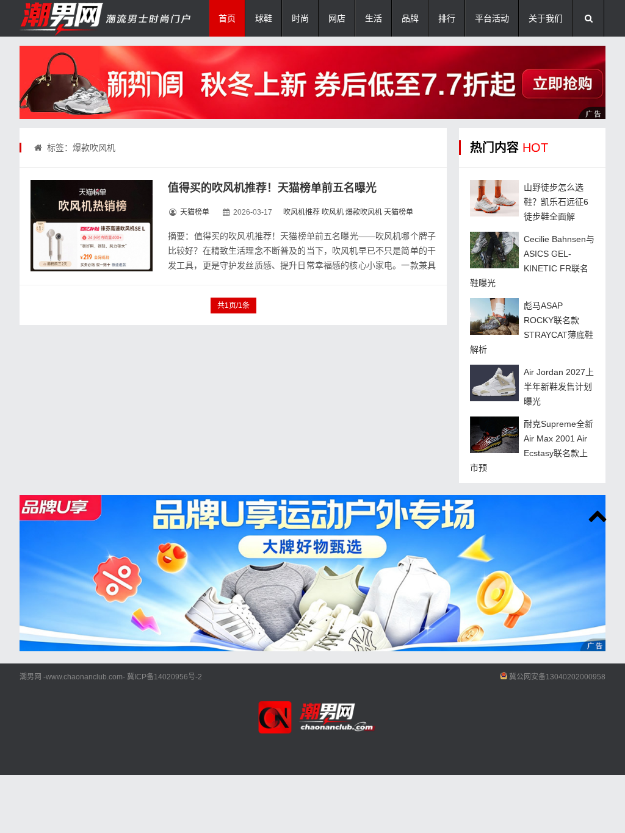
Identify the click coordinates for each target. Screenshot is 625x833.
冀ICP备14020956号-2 (164, 677)
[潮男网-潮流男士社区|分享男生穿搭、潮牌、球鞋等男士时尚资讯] (81, 18)
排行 (446, 18)
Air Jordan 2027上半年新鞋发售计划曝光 (559, 386)
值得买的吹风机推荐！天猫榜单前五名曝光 (272, 188)
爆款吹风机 (363, 212)
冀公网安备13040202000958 (557, 677)
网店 (336, 18)
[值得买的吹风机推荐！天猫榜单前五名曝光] (92, 225)
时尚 (300, 18)
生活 (373, 18)
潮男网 (31, 677)
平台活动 (492, 18)
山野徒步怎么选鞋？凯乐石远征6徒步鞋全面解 (556, 201)
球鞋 (263, 18)
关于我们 (546, 18)
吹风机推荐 (301, 212)
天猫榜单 (194, 212)
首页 (227, 18)
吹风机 (333, 212)
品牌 (410, 18)
